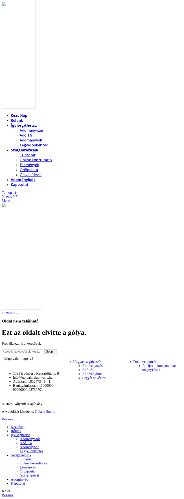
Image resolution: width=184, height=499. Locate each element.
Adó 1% (26, 135)
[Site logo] (18, 107)
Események (29, 164)
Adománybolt (31, 140)
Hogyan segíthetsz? (87, 362)
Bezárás (7, 419)
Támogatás (9, 192)
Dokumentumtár (144, 362)
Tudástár (27, 154)
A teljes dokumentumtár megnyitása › (159, 368)
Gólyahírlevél (31, 174)
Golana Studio (45, 411)
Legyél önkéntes (34, 145)
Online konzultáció (36, 159)
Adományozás (32, 130)
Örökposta (29, 169)
